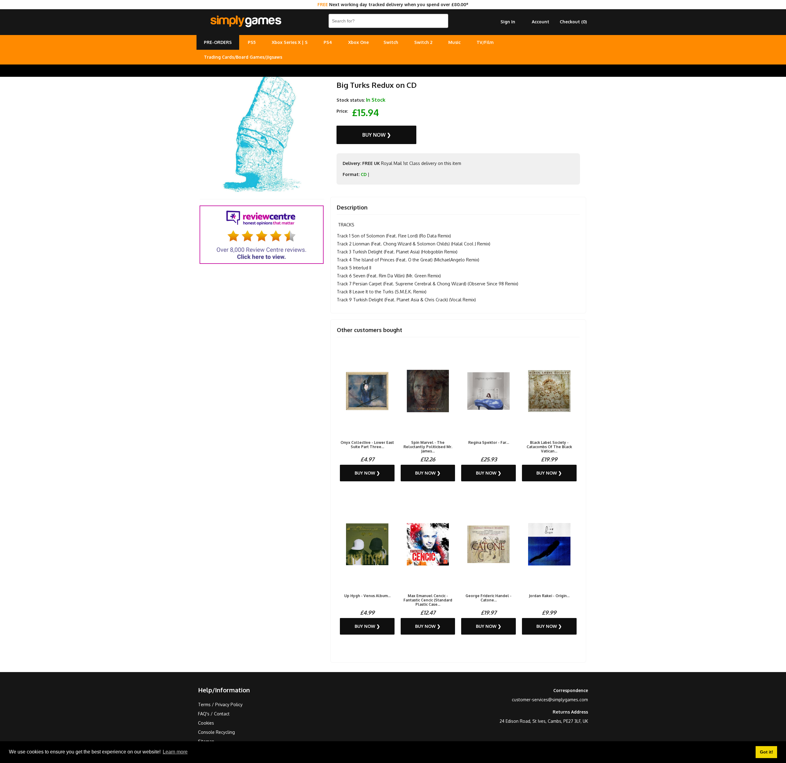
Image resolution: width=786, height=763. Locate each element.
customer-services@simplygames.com (550, 699)
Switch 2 (423, 42)
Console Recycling (216, 732)
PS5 (252, 42)
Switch (390, 42)
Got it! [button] (766, 751)
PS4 (328, 42)
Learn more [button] (175, 751)
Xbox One (358, 42)
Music (454, 42)
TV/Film (485, 42)
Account (540, 21)
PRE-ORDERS (218, 42)
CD (364, 174)
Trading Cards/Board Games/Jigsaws (243, 57)
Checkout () (573, 21)
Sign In (507, 21)
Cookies (206, 723)
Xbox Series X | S (290, 42)
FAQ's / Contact (214, 713)
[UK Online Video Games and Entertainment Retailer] (245, 21)
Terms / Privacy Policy (220, 704)
